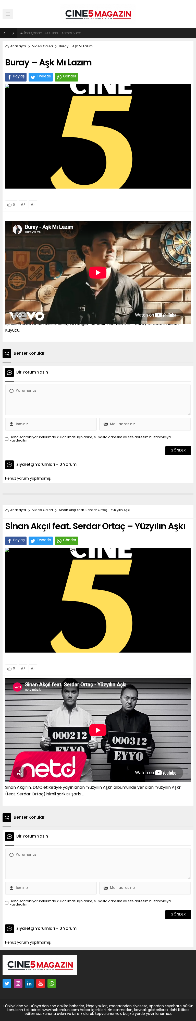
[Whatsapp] (51, 983)
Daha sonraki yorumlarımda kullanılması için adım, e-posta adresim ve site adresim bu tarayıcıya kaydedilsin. (90, 439)
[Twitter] (7, 983)
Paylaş (19, 76)
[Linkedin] (29, 983)
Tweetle (44, 76)
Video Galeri (42, 46)
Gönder (69, 76)
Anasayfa (18, 46)
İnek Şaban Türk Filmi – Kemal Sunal (53, 33)
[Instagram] (18, 983)
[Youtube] (40, 983)
